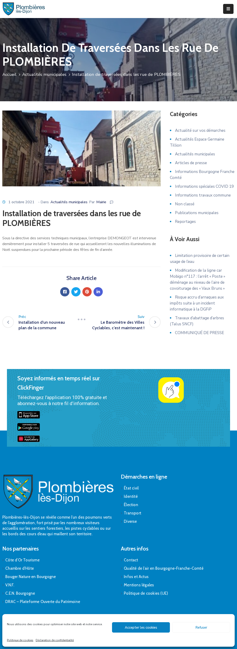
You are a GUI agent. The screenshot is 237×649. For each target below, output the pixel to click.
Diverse (130, 521)
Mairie (101, 202)
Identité (131, 496)
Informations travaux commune (203, 195)
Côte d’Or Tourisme (22, 560)
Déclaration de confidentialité (55, 640)
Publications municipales (196, 212)
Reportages (185, 221)
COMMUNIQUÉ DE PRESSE (199, 332)
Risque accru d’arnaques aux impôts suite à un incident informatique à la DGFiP (197, 303)
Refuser (201, 627)
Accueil (9, 74)
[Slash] (81, 319)
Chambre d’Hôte (19, 568)
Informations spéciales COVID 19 (204, 186)
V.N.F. (9, 585)
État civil (131, 488)
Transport (132, 513)
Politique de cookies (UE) (146, 593)
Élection (131, 504)
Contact (131, 560)
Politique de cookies (20, 640)
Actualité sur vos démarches (200, 130)
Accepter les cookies (141, 627)
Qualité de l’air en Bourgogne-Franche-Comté (163, 568)
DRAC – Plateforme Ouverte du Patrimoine (42, 601)
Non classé (184, 204)
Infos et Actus (136, 576)
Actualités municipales (44, 74)
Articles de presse (191, 163)
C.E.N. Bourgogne (20, 593)
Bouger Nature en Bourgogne (30, 576)
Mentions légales (139, 585)
